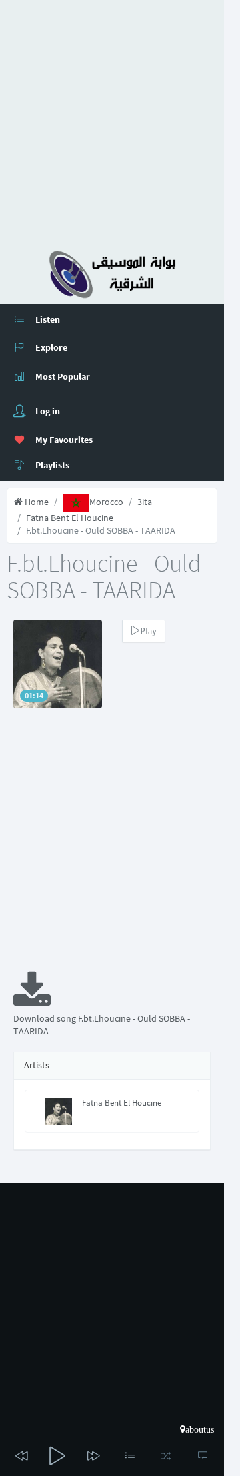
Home (36, 502)
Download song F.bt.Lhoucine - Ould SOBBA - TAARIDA (101, 1025)
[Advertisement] (120, 120)
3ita (144, 502)
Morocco (106, 502)
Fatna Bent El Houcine (69, 518)
